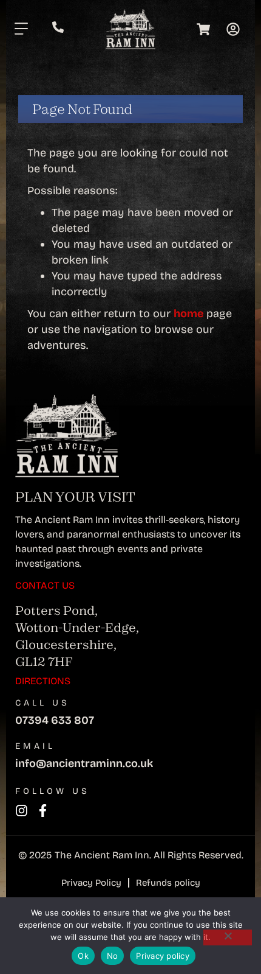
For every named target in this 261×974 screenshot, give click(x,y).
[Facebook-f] (42, 810)
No (112, 956)
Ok (83, 956)
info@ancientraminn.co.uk (84, 763)
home (188, 313)
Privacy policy (162, 956)
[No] (227, 937)
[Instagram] (21, 810)
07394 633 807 (54, 720)
